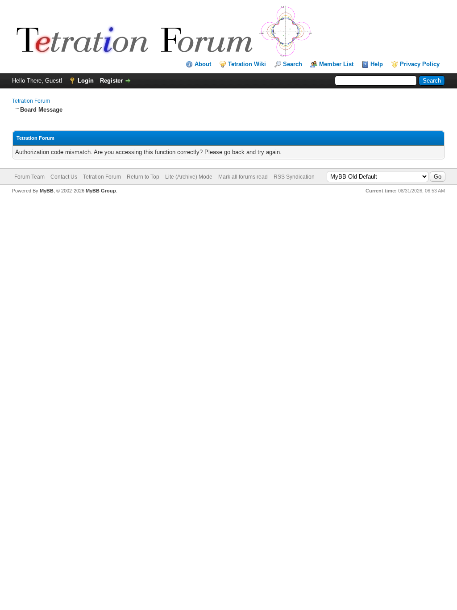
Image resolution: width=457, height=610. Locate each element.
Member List (336, 64)
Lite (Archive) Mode (188, 177)
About (203, 64)
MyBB (47, 190)
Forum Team (29, 177)
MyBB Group (101, 190)
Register (111, 80)
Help (376, 64)
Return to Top (143, 177)
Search (292, 64)
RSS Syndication (294, 177)
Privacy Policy (420, 64)
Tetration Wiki (247, 64)
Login (86, 80)
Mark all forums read (243, 177)
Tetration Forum (31, 101)
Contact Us (63, 177)
